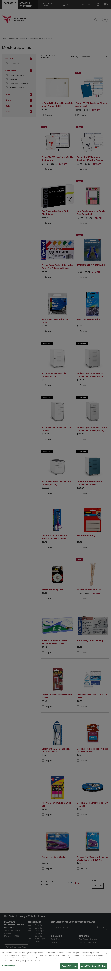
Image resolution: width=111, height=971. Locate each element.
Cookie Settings (8, 966)
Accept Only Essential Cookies (93, 966)
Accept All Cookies (69, 966)
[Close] (107, 953)
